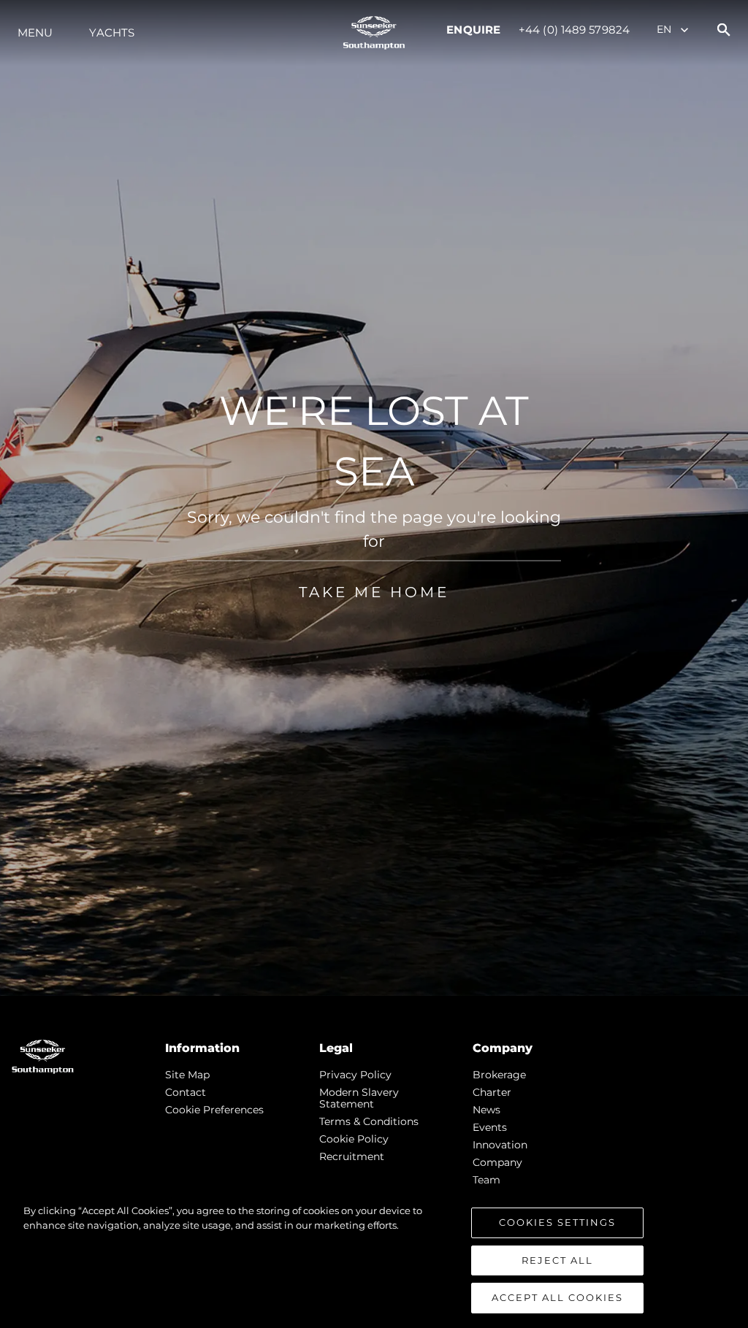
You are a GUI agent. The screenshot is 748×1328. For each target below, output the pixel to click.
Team (486, 1179)
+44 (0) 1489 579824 (574, 30)
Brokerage (499, 1074)
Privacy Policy (355, 1074)
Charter (492, 1092)
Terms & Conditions (369, 1121)
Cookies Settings (557, 1222)
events (490, 1127)
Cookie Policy (354, 1138)
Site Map (187, 1074)
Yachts (111, 32)
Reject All (557, 1260)
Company (497, 1162)
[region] (374, 1258)
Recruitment (351, 1156)
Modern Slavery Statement (359, 1098)
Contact (185, 1092)
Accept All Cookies (557, 1297)
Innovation (500, 1144)
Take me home (374, 592)
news (486, 1109)
